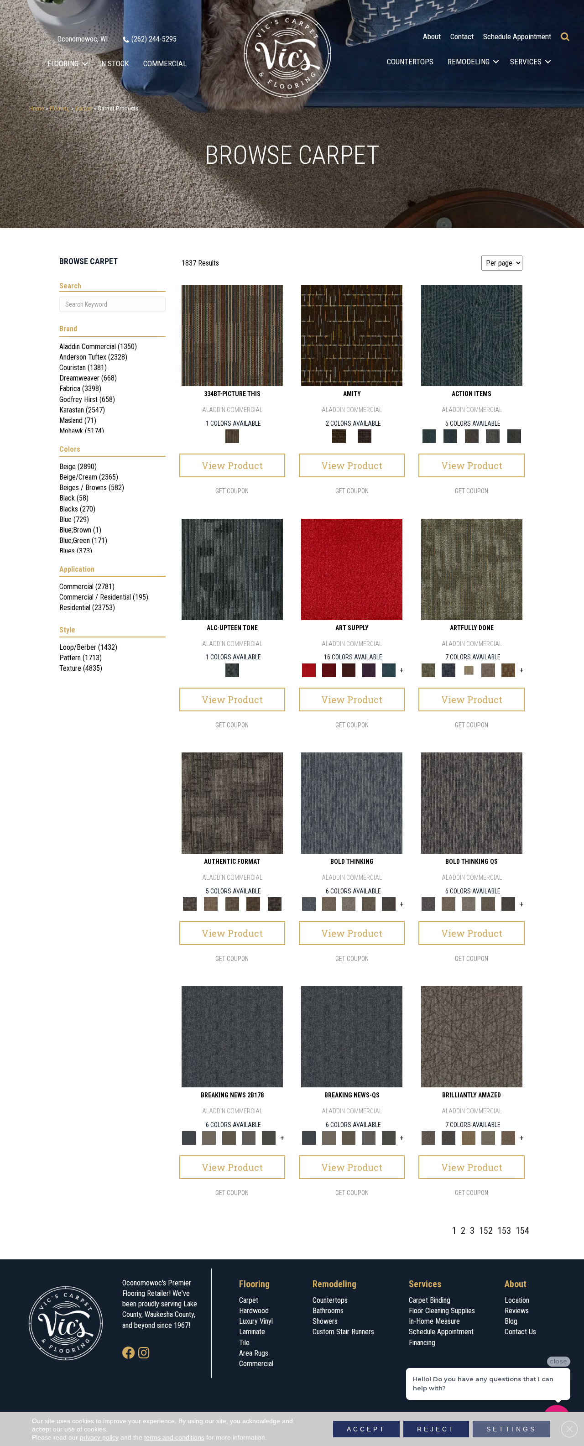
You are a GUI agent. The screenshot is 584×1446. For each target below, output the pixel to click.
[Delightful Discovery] (471, 568)
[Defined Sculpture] (211, 903)
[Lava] (348, 903)
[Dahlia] (329, 669)
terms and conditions (174, 1437)
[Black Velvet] (364, 436)
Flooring (62, 63)
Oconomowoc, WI (82, 39)
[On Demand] (268, 1137)
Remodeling (469, 61)
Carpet (83, 108)
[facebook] (128, 1353)
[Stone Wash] (388, 669)
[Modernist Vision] (468, 669)
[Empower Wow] (488, 1137)
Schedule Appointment (517, 36)
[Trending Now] (209, 1137)
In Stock (114, 63)
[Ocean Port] (450, 436)
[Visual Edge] (232, 802)
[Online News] (232, 1036)
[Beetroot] (348, 669)
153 (504, 1230)
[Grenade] (329, 903)
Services (526, 61)
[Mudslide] (232, 335)
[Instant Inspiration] (508, 1137)
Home (36, 108)
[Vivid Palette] (508, 669)
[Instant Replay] (249, 1137)
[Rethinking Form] (253, 903)
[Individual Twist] (232, 903)
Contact (462, 36)
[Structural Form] (274, 903)
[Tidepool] (471, 335)
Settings (511, 1429)
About (432, 36)
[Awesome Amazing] (488, 669)
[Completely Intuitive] (468, 1137)
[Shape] (351, 802)
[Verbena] (368, 669)
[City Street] (514, 436)
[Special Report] (229, 1137)
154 (522, 1230)
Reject (436, 1429)
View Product (232, 465)
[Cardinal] (351, 568)
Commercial (165, 63)
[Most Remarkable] (448, 669)
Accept (366, 1429)
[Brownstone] (471, 436)
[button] (85, 63)
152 (486, 1230)
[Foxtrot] (232, 568)
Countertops (410, 61)
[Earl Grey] (493, 436)
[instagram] (144, 1353)
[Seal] (388, 903)
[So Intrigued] (471, 1036)
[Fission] (368, 903)
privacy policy (99, 1437)
